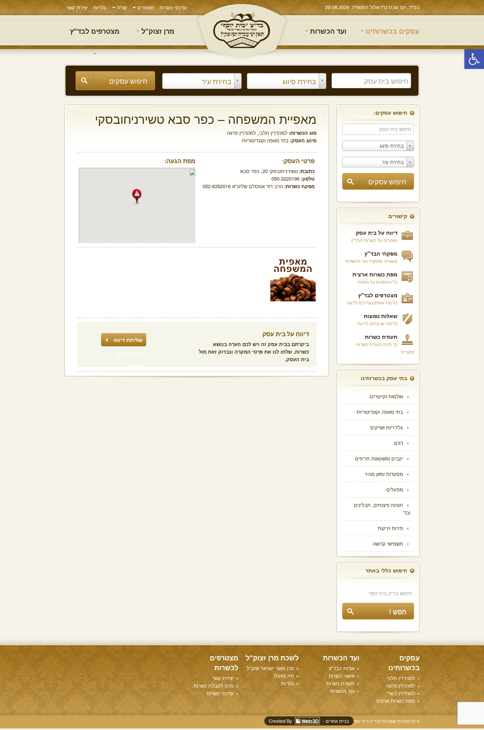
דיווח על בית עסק (376, 232)
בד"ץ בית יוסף (242, 30)
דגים (398, 442)
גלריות (99, 7)
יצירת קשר (77, 7)
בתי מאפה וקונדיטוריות (380, 411)
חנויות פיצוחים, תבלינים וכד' (382, 508)
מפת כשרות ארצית (374, 274)
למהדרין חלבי (273, 132)
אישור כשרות (342, 675)
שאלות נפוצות (380, 316)
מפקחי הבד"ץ (381, 253)
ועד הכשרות (327, 31)
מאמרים (145, 7)
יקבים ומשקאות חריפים (379, 458)
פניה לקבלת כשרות (214, 685)
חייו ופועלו (284, 675)
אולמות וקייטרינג (386, 396)
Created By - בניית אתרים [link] (309, 721)
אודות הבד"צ (342, 668)
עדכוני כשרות (173, 7)
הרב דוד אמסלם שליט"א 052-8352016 (243, 186)
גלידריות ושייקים (386, 427)
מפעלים (394, 489)
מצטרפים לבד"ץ (94, 31)
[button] (474, 59)
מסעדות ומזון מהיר (384, 473)
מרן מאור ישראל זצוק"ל (270, 668)
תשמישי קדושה (387, 543)
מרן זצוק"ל (157, 31)
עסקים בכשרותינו (391, 31)
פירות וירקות (390, 528)
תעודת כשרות (381, 336)
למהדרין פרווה (241, 132)
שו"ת (121, 7)
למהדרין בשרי (401, 693)
